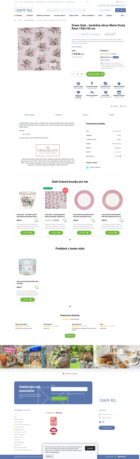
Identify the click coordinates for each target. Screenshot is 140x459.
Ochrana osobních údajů (20, 447)
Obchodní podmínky (19, 442)
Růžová (119, 139)
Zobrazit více (70, 335)
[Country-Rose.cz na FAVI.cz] (53, 431)
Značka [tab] (111, 115)
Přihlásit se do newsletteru (59, 398)
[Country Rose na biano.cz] (53, 421)
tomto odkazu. (55, 452)
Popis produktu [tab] (30, 115)
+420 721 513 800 (106, 417)
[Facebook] (100, 422)
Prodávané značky (70, 2)
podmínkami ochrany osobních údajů (75, 393)
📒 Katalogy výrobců (19, 429)
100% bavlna (117, 147)
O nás (15, 2)
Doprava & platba (40, 2)
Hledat (84, 10)
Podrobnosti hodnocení (95, 34)
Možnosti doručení (105, 59)
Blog (21, 2)
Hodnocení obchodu (70, 315)
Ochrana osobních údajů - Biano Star (23, 450)
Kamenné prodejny (29, 2)
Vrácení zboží (17, 439)
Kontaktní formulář (107, 427)
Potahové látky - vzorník (20, 432)
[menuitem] (18, 15)
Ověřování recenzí (18, 437)
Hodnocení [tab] (58, 115)
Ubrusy (119, 135)
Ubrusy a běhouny (95, 167)
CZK (121, 2)
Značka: (110, 34)
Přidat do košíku (93, 74)
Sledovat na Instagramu (71, 373)
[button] (70, 239)
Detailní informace (77, 46)
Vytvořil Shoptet (109, 456)
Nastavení (49, 456)
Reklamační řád (18, 445)
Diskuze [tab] (85, 115)
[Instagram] (103, 422)
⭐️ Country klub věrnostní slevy (55, 2)
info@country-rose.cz (107, 414)
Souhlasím (90, 448)
